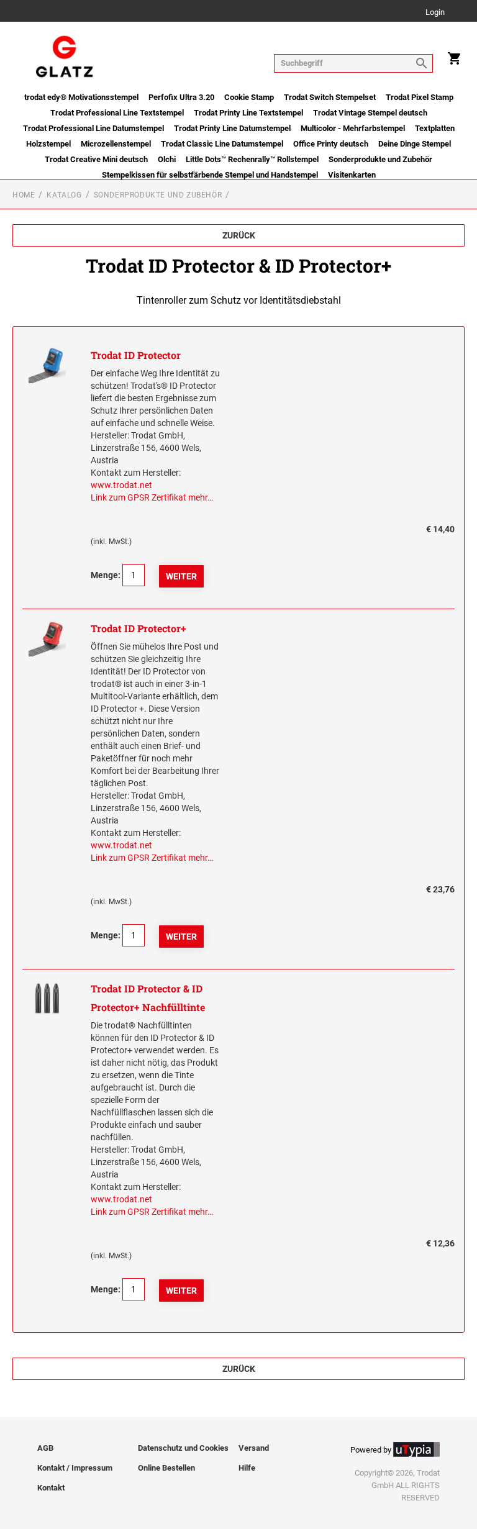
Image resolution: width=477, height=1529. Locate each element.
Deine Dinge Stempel (414, 143)
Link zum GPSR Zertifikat (138, 497)
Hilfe (246, 1467)
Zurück (238, 235)
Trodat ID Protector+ (138, 628)
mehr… (200, 497)
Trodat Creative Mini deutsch (96, 159)
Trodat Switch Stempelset (330, 97)
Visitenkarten (352, 174)
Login (435, 13)
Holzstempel (48, 143)
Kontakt (51, 1487)
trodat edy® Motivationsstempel (81, 97)
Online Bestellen (166, 1467)
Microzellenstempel (116, 143)
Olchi (167, 159)
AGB (45, 1448)
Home (23, 195)
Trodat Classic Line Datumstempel (222, 143)
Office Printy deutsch (330, 143)
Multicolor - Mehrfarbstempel (353, 128)
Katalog (64, 195)
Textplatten (435, 128)
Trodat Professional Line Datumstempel (93, 128)
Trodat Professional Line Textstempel (117, 112)
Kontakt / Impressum (74, 1467)
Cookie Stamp (249, 97)
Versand (253, 1448)
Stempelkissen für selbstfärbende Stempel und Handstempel (210, 174)
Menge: (105, 575)
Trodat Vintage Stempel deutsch (370, 112)
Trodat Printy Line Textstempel (248, 112)
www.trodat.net (121, 485)
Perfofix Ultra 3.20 (181, 97)
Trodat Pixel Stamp (419, 97)
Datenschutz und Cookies (183, 1448)
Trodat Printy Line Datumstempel (232, 128)
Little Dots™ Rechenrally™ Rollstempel (252, 159)
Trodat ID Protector (136, 354)
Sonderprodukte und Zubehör (380, 159)
